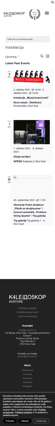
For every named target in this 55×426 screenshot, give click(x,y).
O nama (27, 374)
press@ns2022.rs (27, 356)
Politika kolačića (27, 308)
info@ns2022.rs (28, 330)
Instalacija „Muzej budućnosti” (31, 97)
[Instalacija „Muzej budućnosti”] (32, 77)
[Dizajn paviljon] (32, 132)
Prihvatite (10, 421)
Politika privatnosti (27, 312)
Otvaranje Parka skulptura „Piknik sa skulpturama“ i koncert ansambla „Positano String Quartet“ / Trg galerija (30, 210)
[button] (52, 3)
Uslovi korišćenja (27, 316)
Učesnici (27, 382)
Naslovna (27, 370)
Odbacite (25, 421)
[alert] (27, 39)
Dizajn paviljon (22, 156)
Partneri (27, 378)
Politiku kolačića (23, 412)
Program (27, 386)
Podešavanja (41, 421)
